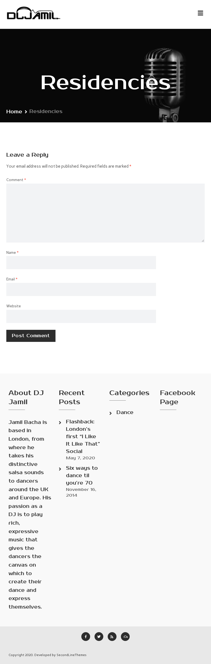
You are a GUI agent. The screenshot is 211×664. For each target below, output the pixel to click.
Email (12, 279)
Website (13, 306)
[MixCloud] (125, 636)
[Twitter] (99, 636)
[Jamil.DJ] (34, 14)
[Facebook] (85, 636)
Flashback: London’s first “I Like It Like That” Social (83, 436)
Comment (16, 180)
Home (14, 112)
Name (12, 252)
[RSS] (112, 636)
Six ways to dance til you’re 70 (82, 475)
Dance (125, 412)
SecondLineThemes (72, 655)
